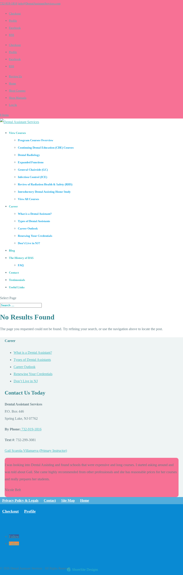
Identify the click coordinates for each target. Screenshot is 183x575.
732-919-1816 (8, 3)
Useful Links (17, 287)
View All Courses (28, 199)
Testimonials (17, 280)
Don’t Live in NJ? (29, 243)
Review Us (15, 76)
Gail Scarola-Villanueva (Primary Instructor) (36, 450)
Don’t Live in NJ (26, 381)
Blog (12, 250)
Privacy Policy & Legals (20, 500)
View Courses (17, 133)
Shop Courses (17, 90)
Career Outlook (28, 228)
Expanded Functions (31, 162)
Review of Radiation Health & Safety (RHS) (45, 184)
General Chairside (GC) (33, 169)
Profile (13, 20)
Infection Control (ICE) (32, 177)
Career (13, 206)
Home (12, 83)
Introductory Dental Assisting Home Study (44, 191)
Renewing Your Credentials (35, 235)
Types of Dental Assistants (34, 221)
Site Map (68, 500)
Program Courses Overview (35, 140)
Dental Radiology (29, 155)
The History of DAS (21, 258)
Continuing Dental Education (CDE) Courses (46, 147)
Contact (14, 272)
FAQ (21, 265)
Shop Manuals (17, 97)
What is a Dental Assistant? (35, 213)
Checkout (15, 13)
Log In (13, 104)
